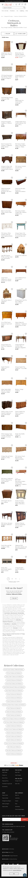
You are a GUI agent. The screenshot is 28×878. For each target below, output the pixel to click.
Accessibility (5, 786)
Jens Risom (14, 623)
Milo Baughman (21, 612)
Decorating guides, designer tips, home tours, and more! (13, 826)
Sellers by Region (5, 803)
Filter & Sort (22, 33)
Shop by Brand (5, 798)
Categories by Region (6, 800)
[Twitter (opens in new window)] (18, 864)
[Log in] (13, 4)
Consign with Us (18, 780)
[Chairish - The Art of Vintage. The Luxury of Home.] (8, 4)
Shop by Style (5, 795)
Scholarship (17, 806)
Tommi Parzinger (13, 612)
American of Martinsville (8, 621)
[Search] (24, 7)
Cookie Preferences (17, 870)
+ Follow (7, 33)
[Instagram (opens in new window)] (4, 864)
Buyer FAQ (17, 772)
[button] (3, 4)
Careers (16, 800)
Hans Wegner (7, 623)
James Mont (18, 619)
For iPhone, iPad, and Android (8, 832)
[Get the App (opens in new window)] (5, 837)
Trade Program (18, 775)
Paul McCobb (7, 612)
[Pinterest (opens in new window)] (13, 864)
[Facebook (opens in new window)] (8, 864)
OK (14, 873)
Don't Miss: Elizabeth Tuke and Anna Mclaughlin (14, 1)
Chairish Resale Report (19, 809)
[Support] (25, 875)
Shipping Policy (5, 780)
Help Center (4, 772)
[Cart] (25, 4)
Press (16, 803)
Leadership (17, 798)
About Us (17, 795)
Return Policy (5, 778)
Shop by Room (5, 806)
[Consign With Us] (19, 4)
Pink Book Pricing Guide (7, 783)
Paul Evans (15, 627)
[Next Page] (19, 578)
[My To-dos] (16, 4)
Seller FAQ (17, 783)
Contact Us (4, 775)
